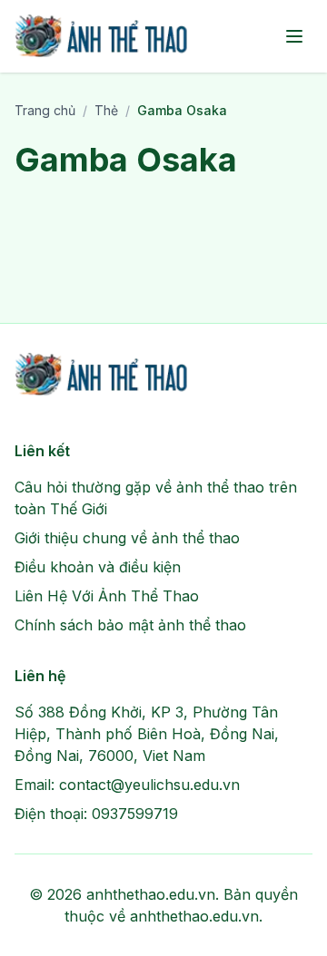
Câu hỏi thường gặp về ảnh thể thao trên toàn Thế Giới (156, 498)
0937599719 (135, 814)
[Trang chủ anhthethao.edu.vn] (103, 36)
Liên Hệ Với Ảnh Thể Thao (107, 596)
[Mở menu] (294, 36)
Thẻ (106, 110)
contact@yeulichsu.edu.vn (149, 785)
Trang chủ (45, 110)
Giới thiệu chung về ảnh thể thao (127, 538)
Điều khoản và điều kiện (98, 567)
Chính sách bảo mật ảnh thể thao (130, 625)
